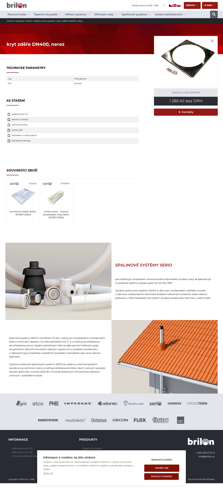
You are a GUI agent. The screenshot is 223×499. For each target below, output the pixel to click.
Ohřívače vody (104, 14)
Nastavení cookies (161, 459)
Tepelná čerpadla (45, 14)
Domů (10, 21)
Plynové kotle (17, 14)
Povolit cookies (161, 476)
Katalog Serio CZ (20, 114)
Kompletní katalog (21, 141)
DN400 (78, 83)
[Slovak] (179, 5)
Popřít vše (161, 468)
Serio (29, 21)
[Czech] (171, 5)
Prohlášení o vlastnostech (24, 135)
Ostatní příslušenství (168, 14)
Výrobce (20, 21)
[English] (175, 5)
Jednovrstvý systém (44, 21)
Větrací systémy (75, 14)
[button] (214, 14)
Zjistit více (48, 473)
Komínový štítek (19, 125)
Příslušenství (80, 79)
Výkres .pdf (17, 130)
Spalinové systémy (134, 14)
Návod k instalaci (20, 119)
